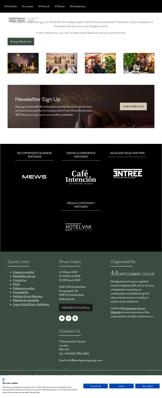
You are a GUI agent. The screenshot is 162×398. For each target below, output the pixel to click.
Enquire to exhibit (23, 272)
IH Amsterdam (78, 6)
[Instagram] (68, 318)
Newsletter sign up (24, 276)
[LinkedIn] (75, 318)
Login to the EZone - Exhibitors (31, 304)
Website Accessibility (26, 300)
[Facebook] (62, 318)
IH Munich (44, 6)
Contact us (20, 280)
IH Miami (60, 6)
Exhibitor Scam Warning (27, 296)
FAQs (16, 284)
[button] (151, 19)
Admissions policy (24, 288)
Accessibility (20, 292)
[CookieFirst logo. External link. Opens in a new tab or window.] (3, 379)
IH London (27, 6)
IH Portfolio (10, 6)
